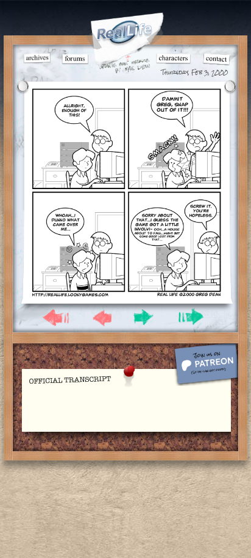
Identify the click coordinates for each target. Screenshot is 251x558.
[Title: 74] (126, 294)
